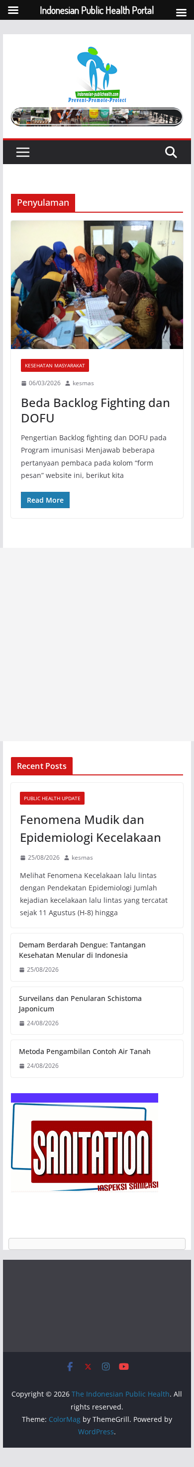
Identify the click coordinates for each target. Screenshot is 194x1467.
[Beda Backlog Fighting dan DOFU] (97, 285)
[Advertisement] (97, 644)
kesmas (83, 383)
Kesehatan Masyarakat (55, 365)
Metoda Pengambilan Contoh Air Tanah (85, 1051)
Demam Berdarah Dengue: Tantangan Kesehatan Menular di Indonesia (82, 950)
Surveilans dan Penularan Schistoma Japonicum (80, 1003)
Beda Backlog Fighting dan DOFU (95, 410)
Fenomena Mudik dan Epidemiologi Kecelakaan (90, 828)
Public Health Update (52, 798)
